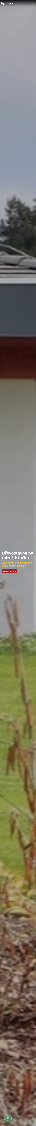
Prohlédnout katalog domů (9, 571)
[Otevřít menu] (33, 3)
